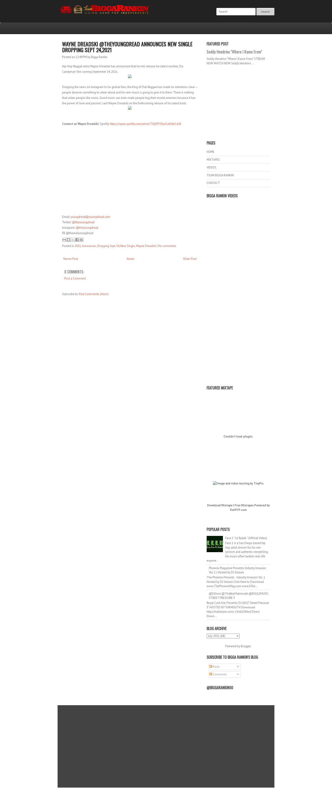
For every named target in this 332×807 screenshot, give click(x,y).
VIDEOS (211, 167)
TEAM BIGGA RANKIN (220, 175)
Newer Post (70, 259)
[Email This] (64, 239)
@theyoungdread (83, 222)
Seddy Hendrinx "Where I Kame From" (234, 52)
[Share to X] (72, 239)
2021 (78, 246)
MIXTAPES (213, 160)
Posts (216, 667)
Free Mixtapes (244, 505)
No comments (167, 246)
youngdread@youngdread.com (90, 217)
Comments (219, 674)
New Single (127, 246)
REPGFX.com (178, 798)
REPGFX (163, 798)
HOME (210, 152)
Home (130, 259)
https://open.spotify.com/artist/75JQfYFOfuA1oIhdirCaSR (145, 124)
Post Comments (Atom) (94, 294)
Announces (89, 246)
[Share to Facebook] (77, 239)
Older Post (189, 259)
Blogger (246, 646)
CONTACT (213, 183)
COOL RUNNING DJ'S (198, 794)
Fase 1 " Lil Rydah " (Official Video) (246, 538)
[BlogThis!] (68, 239)
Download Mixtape (219, 505)
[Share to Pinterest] (81, 239)
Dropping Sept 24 (108, 246)
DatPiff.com (238, 510)
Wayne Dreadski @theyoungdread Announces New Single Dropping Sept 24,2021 (127, 47)
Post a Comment (75, 278)
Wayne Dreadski (146, 246)
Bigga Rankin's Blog (157, 794)
